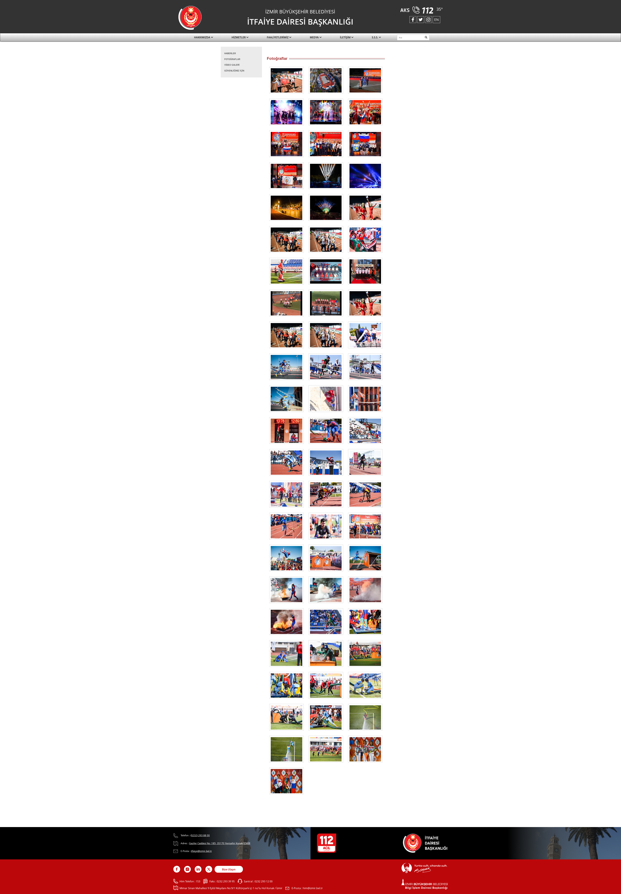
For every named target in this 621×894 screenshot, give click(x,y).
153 (198, 881)
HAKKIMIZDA (202, 37)
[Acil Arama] (417, 9)
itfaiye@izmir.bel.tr (201, 851)
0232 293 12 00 (263, 881)
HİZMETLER (239, 37)
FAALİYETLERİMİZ (278, 37)
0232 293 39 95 (226, 881)
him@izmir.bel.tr (313, 888)
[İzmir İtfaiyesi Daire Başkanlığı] (190, 17)
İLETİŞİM (345, 37)
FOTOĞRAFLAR (232, 59)
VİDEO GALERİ (232, 65)
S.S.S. (375, 37)
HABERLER (230, 53)
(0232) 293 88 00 (200, 835)
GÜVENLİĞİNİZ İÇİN (234, 71)
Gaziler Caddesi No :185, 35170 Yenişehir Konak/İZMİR (219, 843)
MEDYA (314, 37)
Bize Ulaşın (228, 869)
